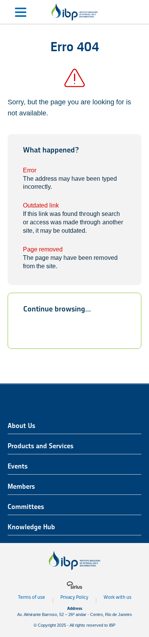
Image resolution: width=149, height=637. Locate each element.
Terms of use (31, 597)
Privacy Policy (74, 597)
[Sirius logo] (74, 585)
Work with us (117, 597)
